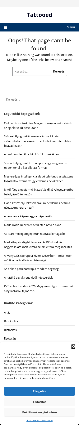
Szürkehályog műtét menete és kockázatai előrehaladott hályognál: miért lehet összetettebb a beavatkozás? (37, 141)
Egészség (10, 338)
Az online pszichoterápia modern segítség (31, 269)
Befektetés (11, 321)
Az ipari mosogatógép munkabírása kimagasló (34, 233)
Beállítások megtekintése (39, 412)
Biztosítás (10, 330)
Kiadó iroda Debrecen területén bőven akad (32, 225)
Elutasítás (39, 402)
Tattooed (39, 14)
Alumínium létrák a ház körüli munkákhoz (31, 154)
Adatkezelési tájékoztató (39, 420)
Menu (71, 27)
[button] (73, 346)
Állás (7, 312)
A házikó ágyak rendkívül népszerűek (28, 277)
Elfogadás (39, 391)
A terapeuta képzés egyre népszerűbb (28, 216)
